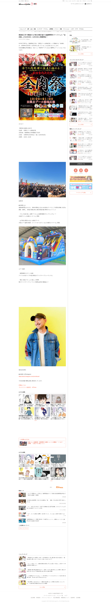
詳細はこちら (22, 385)
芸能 (61, 29)
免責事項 (73, 597)
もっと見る (42, 587)
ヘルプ (65, 595)
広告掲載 (78, 597)
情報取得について (65, 597)
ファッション (66, 29)
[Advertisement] (55, 16)
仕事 (28, 29)
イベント (56, 29)
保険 (35, 29)
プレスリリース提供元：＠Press (27, 387)
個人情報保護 (56, 597)
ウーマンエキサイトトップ (77, 3)
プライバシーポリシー (47, 597)
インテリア (39, 29)
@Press (28, 39)
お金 (31, 29)
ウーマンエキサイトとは (49, 595)
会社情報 (33, 597)
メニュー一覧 (60, 595)
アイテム (45, 29)
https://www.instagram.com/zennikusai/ (29, 376)
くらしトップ (22, 29)
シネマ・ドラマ (74, 29)
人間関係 (51, 29)
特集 (71, 35)
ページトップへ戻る (81, 192)
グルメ (21, 528)
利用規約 (38, 597)
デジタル (81, 29)
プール (26, 528)
